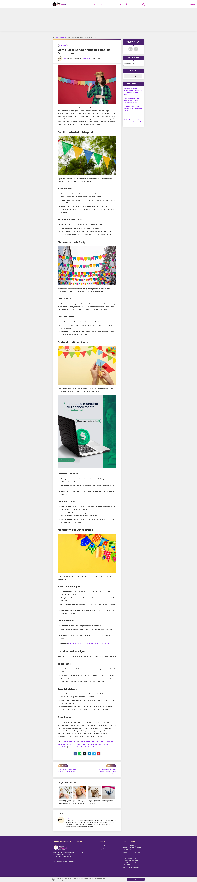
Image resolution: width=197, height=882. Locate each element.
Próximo (110, 766)
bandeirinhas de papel (86, 741)
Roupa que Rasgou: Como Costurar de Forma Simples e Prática (133, 108)
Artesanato (63, 37)
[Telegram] (94, 753)
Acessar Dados (104, 846)
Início (56, 37)
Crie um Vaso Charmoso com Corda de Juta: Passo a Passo (79, 802)
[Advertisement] (98, 20)
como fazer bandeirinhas (104, 741)
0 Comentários (85, 58)
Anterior (63, 766)
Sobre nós (79, 855)
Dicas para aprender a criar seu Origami (108, 801)
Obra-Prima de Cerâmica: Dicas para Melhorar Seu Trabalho (89, 643)
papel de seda (95, 747)
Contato (79, 849)
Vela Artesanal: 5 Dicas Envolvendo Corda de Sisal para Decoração (65, 802)
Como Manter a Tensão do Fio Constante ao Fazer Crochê (67, 771)
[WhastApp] (79, 753)
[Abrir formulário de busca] (143, 4)
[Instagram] (136, 49)
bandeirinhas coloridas (70, 741)
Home (78, 846)
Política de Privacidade (82, 880)
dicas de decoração (98, 744)
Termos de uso (81, 858)
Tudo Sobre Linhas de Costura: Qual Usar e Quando (133, 863)
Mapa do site (103, 849)
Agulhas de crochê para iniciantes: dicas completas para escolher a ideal (132, 100)
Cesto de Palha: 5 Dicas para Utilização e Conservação (94, 802)
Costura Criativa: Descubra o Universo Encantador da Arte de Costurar (133, 122)
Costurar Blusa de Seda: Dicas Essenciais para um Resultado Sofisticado (107, 772)
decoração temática (82, 744)
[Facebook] (75, 753)
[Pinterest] (98, 753)
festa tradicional (83, 747)
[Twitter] (84, 753)
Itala (64, 58)
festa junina (72, 747)
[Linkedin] (89, 753)
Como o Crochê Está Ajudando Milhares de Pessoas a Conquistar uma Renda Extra (132, 847)
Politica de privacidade (83, 852)
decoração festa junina (66, 744)
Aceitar (135, 879)
